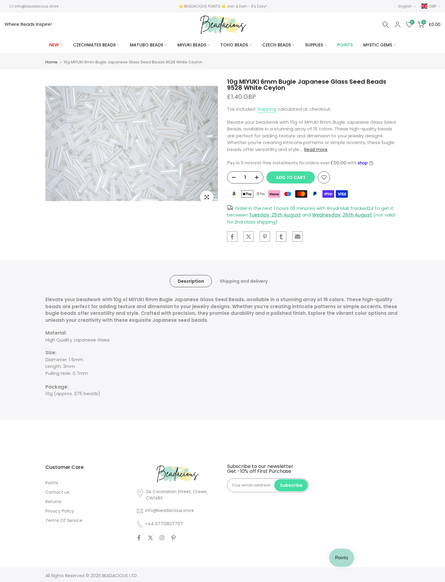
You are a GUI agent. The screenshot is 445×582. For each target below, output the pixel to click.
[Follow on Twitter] (150, 537)
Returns (53, 502)
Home (51, 62)
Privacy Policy (59, 511)
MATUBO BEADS (146, 45)
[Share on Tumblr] (281, 236)
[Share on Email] (297, 236)
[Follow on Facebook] (139, 537)
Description (191, 281)
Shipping (266, 109)
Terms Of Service (63, 520)
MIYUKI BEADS (191, 45)
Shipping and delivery (244, 281)
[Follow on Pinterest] (173, 537)
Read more (316, 149)
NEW (54, 45)
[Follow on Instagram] (162, 537)
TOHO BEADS (234, 45)
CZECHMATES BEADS (94, 45)
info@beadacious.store (36, 6)
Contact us (57, 492)
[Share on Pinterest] (265, 236)
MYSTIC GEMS (377, 45)
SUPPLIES (314, 45)
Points (51, 483)
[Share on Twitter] (248, 236)
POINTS (345, 45)
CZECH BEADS (276, 45)
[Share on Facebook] (232, 236)
